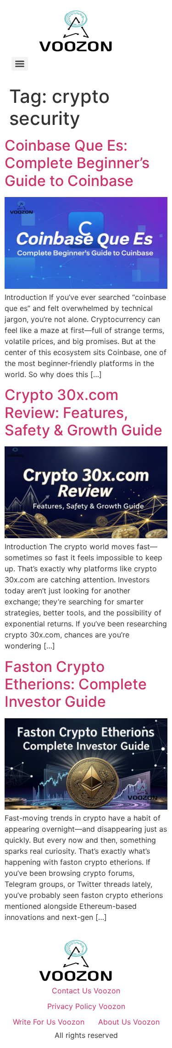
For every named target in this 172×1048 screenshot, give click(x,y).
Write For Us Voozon (48, 1021)
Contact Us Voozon (86, 990)
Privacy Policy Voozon (86, 1006)
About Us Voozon (129, 1021)
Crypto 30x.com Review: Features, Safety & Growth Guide (83, 412)
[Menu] (19, 64)
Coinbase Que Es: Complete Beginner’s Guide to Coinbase (77, 163)
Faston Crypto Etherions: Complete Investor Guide (76, 684)
